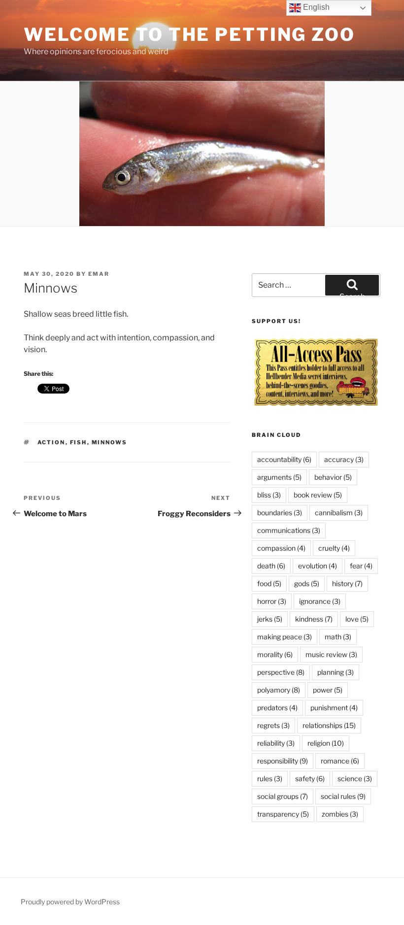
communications (288, 530)
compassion (281, 548)
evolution (317, 566)
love (357, 619)
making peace (284, 636)
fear (361, 566)
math (338, 636)
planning (335, 672)
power (327, 690)
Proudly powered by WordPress (70, 901)
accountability (284, 459)
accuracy (344, 459)
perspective (280, 672)
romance (340, 761)
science (354, 778)
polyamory (278, 690)
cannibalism (339, 512)
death (271, 566)
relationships (329, 725)
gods (306, 583)
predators (277, 707)
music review (331, 654)
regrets (273, 725)
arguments (279, 477)
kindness (314, 619)
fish (78, 442)
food (269, 583)
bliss (269, 495)
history (347, 583)
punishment (334, 707)
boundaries (279, 512)
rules (269, 778)
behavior (333, 477)
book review (318, 495)
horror (271, 601)
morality (275, 654)
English (315, 7)
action (51, 442)
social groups (282, 796)
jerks (269, 619)
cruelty (334, 548)
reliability (276, 743)
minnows (110, 442)
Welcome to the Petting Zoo (189, 34)
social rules (343, 796)
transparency (283, 814)
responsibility (282, 761)
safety (310, 778)
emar (98, 273)
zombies (340, 814)
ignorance (319, 601)
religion (325, 743)
